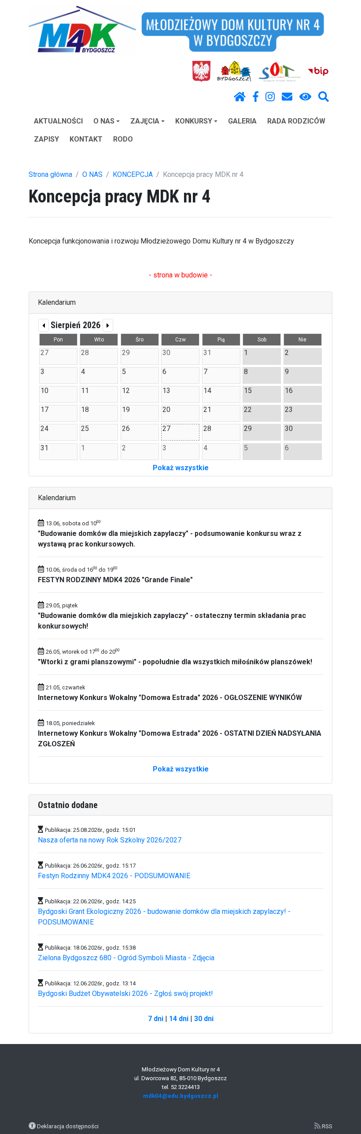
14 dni (178, 1018)
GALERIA (242, 121)
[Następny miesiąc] (108, 325)
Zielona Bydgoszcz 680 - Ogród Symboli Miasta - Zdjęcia (126, 958)
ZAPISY (46, 139)
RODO (123, 139)
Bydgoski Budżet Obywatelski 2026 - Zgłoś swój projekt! (125, 993)
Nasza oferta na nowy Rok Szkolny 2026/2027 (109, 840)
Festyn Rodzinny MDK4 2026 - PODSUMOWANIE (114, 876)
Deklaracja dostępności (68, 1126)
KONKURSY (193, 121)
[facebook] (255, 97)
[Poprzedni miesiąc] (43, 325)
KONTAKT (86, 139)
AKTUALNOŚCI (58, 121)
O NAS (103, 121)
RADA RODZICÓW (296, 121)
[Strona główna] (239, 97)
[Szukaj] (323, 97)
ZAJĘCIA (144, 121)
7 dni (155, 1018)
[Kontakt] (287, 97)
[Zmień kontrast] (305, 97)
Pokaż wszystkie (181, 468)
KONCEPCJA (133, 174)
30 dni (204, 1018)
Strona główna (50, 174)
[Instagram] (270, 97)
